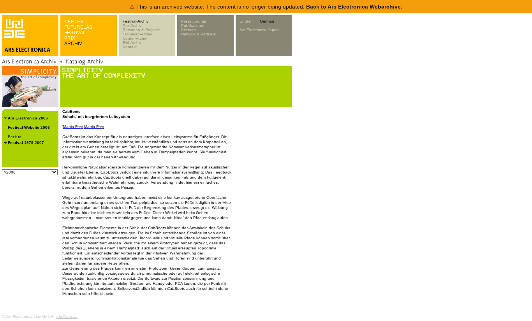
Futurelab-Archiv (137, 34)
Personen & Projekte (141, 30)
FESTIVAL (75, 32)
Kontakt (130, 47)
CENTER (74, 22)
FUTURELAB (78, 27)
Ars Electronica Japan (259, 30)
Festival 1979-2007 (26, 142)
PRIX (69, 38)
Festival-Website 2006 (29, 127)
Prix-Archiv (132, 25)
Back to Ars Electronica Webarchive (353, 7)
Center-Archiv (135, 38)
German (267, 21)
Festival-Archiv (135, 21)
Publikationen (193, 25)
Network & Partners (198, 34)
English (246, 21)
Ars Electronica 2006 (28, 118)
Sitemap (188, 30)
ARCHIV (73, 43)
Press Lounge (193, 21)
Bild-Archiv (132, 42)
